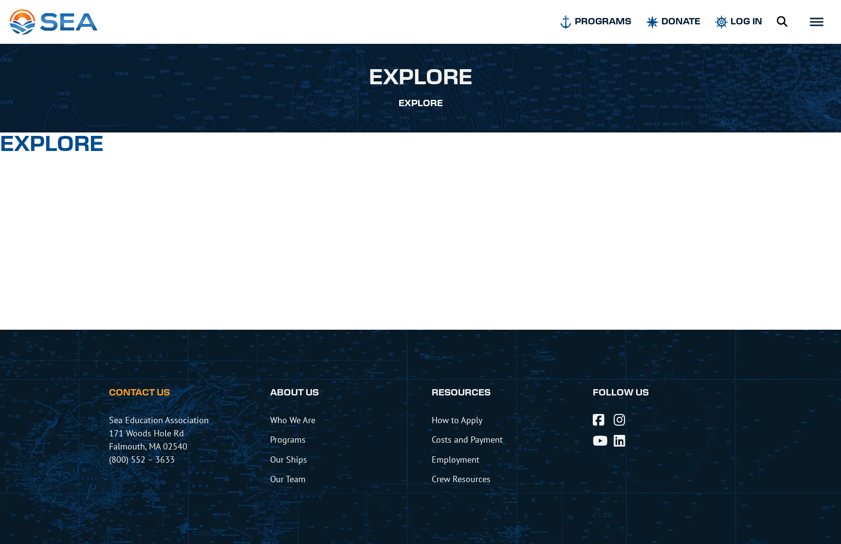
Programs (288, 439)
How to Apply (457, 419)
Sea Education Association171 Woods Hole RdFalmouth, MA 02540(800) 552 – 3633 (159, 439)
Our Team (288, 478)
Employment (455, 459)
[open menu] (816, 22)
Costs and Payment (467, 439)
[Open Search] (782, 22)
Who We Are (292, 419)
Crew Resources (461, 478)
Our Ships (288, 459)
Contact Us (139, 393)
